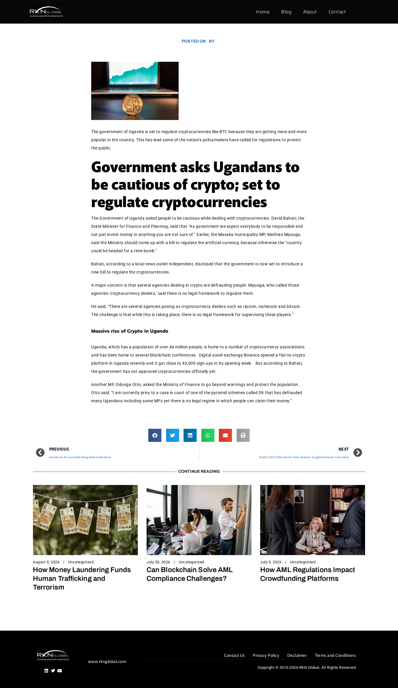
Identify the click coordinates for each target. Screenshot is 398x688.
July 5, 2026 (270, 562)
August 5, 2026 (46, 562)
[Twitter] (53, 671)
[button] (154, 435)
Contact (337, 11)
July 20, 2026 (158, 562)
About (310, 11)
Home (263, 11)
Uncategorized (81, 562)
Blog (286, 11)
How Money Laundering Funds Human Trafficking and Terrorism (82, 578)
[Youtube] (60, 671)
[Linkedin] (46, 671)
